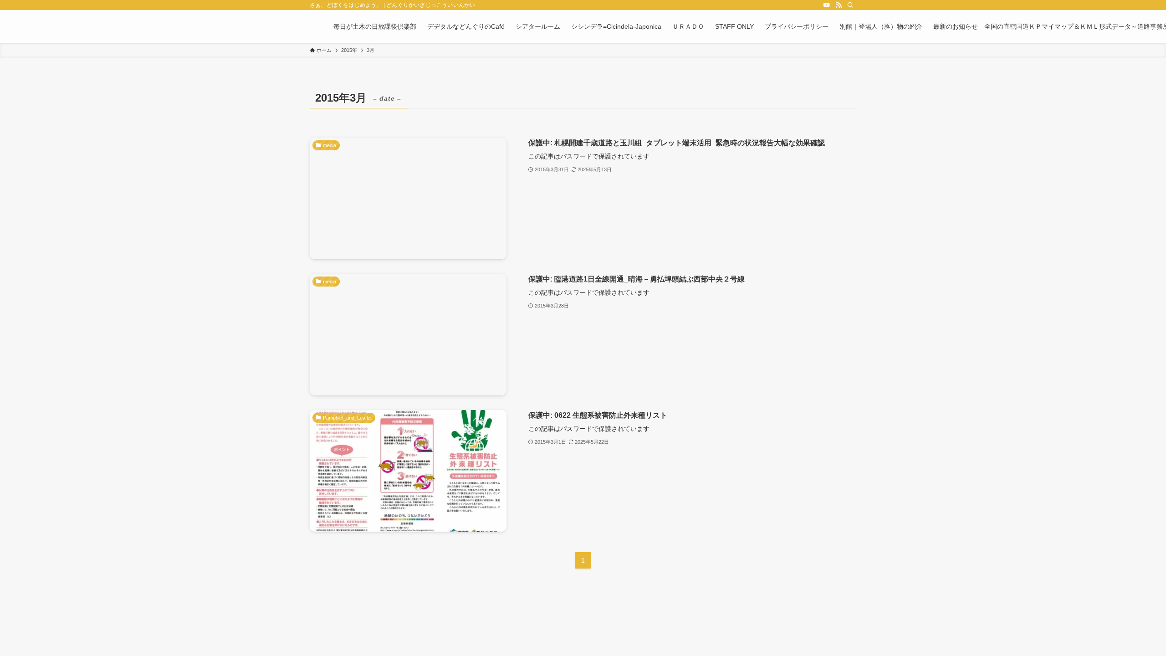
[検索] (850, 5)
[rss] (838, 5)
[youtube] (827, 5)
